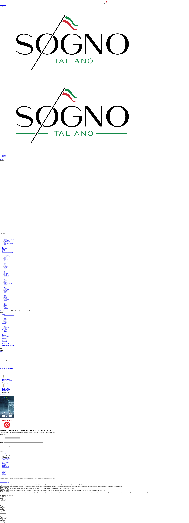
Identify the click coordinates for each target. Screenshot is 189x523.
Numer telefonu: (3, 436)
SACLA (5, 298)
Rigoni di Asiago (7, 294)
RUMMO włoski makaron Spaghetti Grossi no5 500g (6, 389)
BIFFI (5, 260)
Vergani (5, 304)
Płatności (3, 463)
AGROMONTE (6, 255)
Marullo (5, 285)
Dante (5, 269)
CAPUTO (6, 262)
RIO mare (5, 295)
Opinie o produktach (3, 373)
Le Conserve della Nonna (8, 283)
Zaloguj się (4, 155)
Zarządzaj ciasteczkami (4, 480)
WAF (5, 306)
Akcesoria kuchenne (7, 245)
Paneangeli (6, 290)
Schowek (3, 473)
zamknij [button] (1, 497)
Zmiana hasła (4, 471)
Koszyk (3, 472)
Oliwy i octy (6, 238)
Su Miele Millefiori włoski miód (6, 368)
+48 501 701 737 (3, 5)
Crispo (5, 268)
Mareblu (5, 284)
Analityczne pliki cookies (4, 489)
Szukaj (1, 348)
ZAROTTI (6, 308)
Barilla (5, 257)
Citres (5, 264)
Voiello (5, 305)
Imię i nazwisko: (3, 434)
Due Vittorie (6, 273)
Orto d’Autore (6, 289)
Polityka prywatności (5, 466)
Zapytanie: (2, 442)
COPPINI (5, 267)
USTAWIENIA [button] (2, 494)
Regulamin (4, 465)
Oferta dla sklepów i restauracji (7, 462)
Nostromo (5, 287)
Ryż (5, 242)
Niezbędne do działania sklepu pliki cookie (8, 485)
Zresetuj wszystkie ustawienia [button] (5, 522)
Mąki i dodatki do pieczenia (8, 243)
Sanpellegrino (6, 299)
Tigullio (5, 302)
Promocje (4, 341)
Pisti (5, 292)
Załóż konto (4, 156)
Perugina (5, 291)
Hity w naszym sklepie (8, 345)
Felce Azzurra (6, 276)
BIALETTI (6, 259)
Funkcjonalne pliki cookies (4, 487)
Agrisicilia (6, 254)
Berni (5, 258)
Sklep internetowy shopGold (4, 482)
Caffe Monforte (6, 261)
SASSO (5, 300)
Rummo (5, 297)
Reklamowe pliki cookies (4, 491)
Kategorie (1, 312)
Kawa (5, 244)
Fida (5, 277)
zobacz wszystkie (3, 394)
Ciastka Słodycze (7, 241)
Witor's (5, 307)
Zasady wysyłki (4, 464)
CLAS (5, 265)
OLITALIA (6, 288)
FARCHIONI (6, 275)
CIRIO (5, 263)
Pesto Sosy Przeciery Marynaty (9, 239)
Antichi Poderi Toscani (7, 256)
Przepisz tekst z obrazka (4, 444)
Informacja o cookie (5, 467)
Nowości (4, 338)
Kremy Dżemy (6, 240)
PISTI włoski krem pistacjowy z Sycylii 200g (7, 380)
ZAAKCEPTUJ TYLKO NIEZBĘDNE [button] (6, 495)
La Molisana (6, 282)
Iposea (5, 281)
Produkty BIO (6, 343)
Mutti (5, 286)
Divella (5, 272)
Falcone (5, 274)
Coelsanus (6, 266)
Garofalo (5, 278)
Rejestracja (4, 474)
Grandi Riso (6, 279)
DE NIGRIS (6, 270)
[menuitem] (37, 241)
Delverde (5, 271)
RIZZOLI (5, 296)
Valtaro (5, 303)
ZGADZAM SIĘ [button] (3, 496)
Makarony (6, 237)
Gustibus (5, 280)
